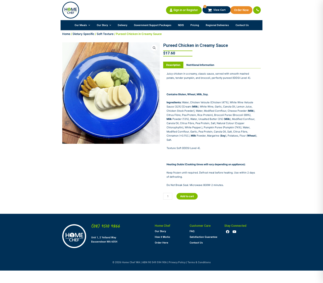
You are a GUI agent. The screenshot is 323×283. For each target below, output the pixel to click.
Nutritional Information (200, 65)
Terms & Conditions (199, 262)
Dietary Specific (83, 34)
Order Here (161, 242)
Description (173, 65)
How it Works (162, 236)
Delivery (122, 25)
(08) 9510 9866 (105, 226)
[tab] (173, 65)
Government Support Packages (152, 25)
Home (66, 34)
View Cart (215, 8)
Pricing (194, 25)
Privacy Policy (177, 262)
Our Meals (81, 25)
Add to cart (187, 196)
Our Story (102, 25)
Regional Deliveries (217, 25)
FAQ (192, 231)
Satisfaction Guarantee (203, 236)
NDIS (181, 25)
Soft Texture (105, 34)
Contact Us (242, 25)
